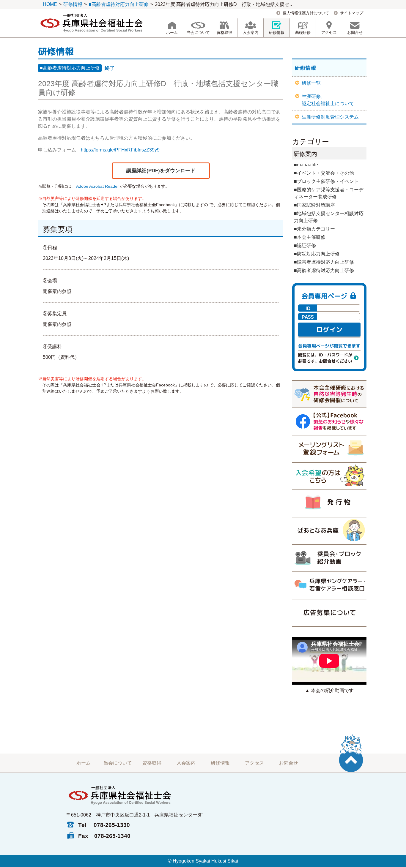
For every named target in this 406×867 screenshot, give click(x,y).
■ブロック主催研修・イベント (326, 181)
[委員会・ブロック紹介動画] (329, 557)
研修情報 (220, 762)
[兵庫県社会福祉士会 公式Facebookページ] (329, 421)
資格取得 (151, 762)
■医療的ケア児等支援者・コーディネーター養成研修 (328, 193)
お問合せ (288, 762)
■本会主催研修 (309, 237)
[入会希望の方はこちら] (329, 475)
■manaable (306, 164)
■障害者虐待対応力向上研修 (324, 262)
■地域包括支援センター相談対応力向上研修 (328, 217)
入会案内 (186, 762)
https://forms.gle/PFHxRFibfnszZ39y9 (120, 149)
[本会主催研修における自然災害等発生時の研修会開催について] (329, 394)
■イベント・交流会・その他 (324, 173)
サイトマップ (351, 13)
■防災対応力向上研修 (317, 253)
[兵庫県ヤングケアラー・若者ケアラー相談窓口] (329, 585)
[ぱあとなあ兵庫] (329, 530)
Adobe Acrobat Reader (97, 186)
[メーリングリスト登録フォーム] (329, 448)
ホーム (83, 762)
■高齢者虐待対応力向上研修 (70, 67)
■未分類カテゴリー (314, 228)
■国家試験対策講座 (314, 205)
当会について (117, 762)
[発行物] (329, 503)
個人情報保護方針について (306, 13)
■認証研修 (305, 245)
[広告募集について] (329, 613)
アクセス (254, 762)
